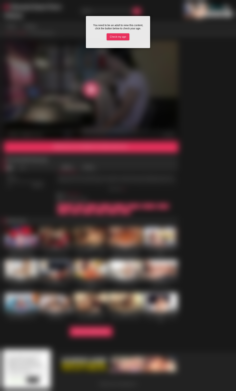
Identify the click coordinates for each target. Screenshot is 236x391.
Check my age (118, 36)
